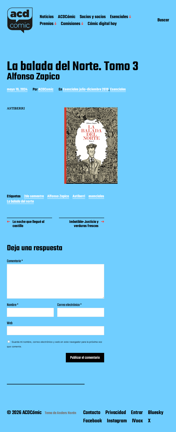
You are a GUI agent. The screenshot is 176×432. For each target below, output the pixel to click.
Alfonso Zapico (58, 196)
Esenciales (119, 17)
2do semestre (34, 196)
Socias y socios (93, 17)
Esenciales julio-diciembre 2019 (86, 90)
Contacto (91, 413)
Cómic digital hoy (102, 24)
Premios (46, 24)
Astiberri (79, 196)
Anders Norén (66, 413)
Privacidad (115, 413)
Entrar (137, 413)
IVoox (137, 421)
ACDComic (45, 90)
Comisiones (70, 24)
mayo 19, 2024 (17, 90)
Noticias (47, 17)
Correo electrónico (69, 305)
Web (10, 322)
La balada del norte (20, 202)
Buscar (163, 20)
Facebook (92, 421)
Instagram (117, 421)
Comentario (15, 261)
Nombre (12, 305)
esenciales (96, 196)
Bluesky (155, 413)
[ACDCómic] (20, 20)
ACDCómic (66, 17)
